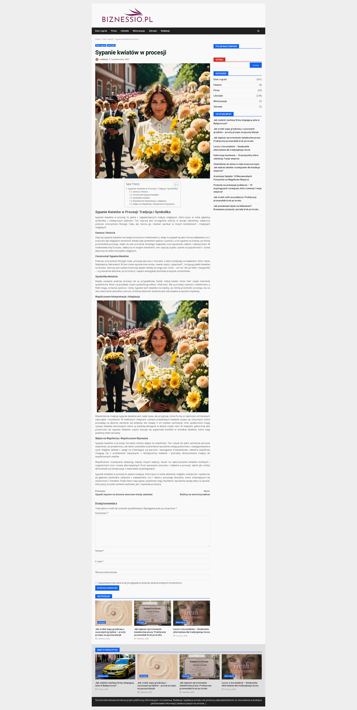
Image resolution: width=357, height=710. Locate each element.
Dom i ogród (101, 31)
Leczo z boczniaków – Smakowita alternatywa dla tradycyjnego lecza (191, 613)
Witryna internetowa (106, 572)
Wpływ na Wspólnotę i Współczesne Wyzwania (153, 204)
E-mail (99, 561)
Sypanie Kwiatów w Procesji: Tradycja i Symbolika (153, 188)
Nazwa (99, 550)
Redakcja (165, 31)
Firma (114, 31)
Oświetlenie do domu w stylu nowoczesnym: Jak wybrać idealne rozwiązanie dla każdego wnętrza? (237, 167)
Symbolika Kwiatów (141, 197)
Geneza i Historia (140, 191)
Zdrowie (153, 31)
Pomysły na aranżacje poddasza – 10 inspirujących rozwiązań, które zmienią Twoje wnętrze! (238, 188)
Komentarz (102, 513)
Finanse (218, 85)
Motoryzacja (139, 31)
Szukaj (219, 60)
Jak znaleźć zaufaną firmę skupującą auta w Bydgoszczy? (115, 666)
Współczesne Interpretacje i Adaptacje (149, 201)
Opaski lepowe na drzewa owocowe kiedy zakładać (124, 492)
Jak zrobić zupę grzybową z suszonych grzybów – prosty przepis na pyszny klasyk (113, 613)
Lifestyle (125, 31)
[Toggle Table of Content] (175, 184)
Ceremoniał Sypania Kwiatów (146, 194)
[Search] (258, 31)
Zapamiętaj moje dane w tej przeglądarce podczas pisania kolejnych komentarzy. (140, 582)
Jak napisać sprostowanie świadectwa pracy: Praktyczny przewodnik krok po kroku (152, 613)
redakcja (103, 59)
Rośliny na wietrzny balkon (195, 492)
